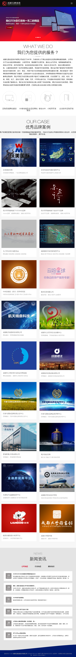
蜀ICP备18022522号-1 (47, 653)
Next (69, 22)
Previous (6, 22)
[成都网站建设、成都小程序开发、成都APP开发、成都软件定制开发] (12, 6)
